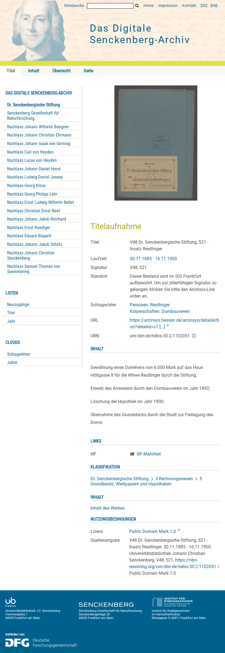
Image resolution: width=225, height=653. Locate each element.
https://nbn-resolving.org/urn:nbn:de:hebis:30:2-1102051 (172, 563)
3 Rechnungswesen (174, 478)
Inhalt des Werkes (108, 508)
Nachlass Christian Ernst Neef (33, 210)
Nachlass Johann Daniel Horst (34, 168)
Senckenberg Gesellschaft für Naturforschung (33, 115)
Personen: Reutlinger (150, 304)
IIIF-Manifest (149, 454)
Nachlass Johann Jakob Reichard (36, 219)
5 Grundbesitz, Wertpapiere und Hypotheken (146, 481)
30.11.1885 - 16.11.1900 (153, 258)
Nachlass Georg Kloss (26, 185)
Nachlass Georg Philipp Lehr (32, 194)
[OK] (137, 6)
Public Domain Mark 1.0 (152, 531)
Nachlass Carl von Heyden (30, 152)
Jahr (11, 321)
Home (149, 5)
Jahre (12, 362)
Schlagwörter (18, 354)
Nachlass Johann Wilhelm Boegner (38, 126)
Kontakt (189, 5)
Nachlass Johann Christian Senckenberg (31, 255)
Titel (11, 312)
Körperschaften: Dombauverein (160, 311)
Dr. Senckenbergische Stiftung (33, 104)
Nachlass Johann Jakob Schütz (34, 244)
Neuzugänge (18, 304)
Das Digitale (140, 34)
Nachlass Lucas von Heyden (32, 160)
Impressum (168, 5)
